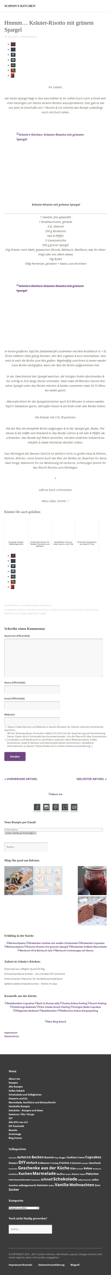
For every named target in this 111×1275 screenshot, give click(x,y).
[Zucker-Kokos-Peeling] (73, 1003)
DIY (22, 1162)
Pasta (82, 1174)
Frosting (54, 1163)
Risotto (7, 613)
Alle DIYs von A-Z (18, 1122)
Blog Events (15, 1138)
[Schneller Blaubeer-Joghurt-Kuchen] (18, 881)
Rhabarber (35, 1180)
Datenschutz (11, 1036)
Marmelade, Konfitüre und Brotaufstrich (32, 1102)
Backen (38, 1157)
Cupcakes (93, 1157)
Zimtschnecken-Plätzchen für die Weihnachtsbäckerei (33, 978)
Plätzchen (92, 1174)
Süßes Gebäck (17, 1090)
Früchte (64, 1163)
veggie (43, 613)
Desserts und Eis (18, 1098)
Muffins (61, 1174)
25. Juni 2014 (11, 36)
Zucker (14, 1189)
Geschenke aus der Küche (44, 1168)
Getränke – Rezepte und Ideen (26, 1110)
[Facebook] (37, 811)
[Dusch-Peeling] (97, 1003)
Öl (72, 609)
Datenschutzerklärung (78, 746)
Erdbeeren (44, 1163)
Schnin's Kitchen (19, 6)
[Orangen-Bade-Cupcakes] (85, 1007)
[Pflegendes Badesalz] (26, 1010)
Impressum (10, 1032)
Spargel (23, 613)
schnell (47, 1179)
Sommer (42, 1185)
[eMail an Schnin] (74, 811)
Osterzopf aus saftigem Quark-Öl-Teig (24, 969)
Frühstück (75, 1163)
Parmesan (79, 609)
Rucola (15, 613)
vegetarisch (33, 613)
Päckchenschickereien (20, 1179)
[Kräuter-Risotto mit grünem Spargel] (46, 946)
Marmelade (44, 1173)
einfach (31, 1163)
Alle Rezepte (16, 1086)
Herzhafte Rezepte (30, 605)
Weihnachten (81, 1184)
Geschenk (95, 1163)
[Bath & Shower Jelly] (47, 1003)
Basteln (13, 1130)
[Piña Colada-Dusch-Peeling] (53, 1007)
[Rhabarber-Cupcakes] (91, 943)
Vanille (62, 1184)
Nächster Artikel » (92, 779)
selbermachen (84, 1179)
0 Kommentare (28, 36)
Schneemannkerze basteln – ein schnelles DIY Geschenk (34, 973)
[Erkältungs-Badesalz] (23, 1007)
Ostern (75, 1174)
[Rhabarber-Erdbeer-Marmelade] (88, 946)
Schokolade (65, 1179)
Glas (73, 1168)
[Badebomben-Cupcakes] (19, 1003)
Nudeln (68, 1174)
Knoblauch (56, 609)
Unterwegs (15, 1134)
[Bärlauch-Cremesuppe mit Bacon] (73, 950)
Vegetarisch (45, 605)
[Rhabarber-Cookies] (52, 943)
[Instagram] (46, 811)
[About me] (55, 794)
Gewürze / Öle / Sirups (21, 1114)
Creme (81, 1157)
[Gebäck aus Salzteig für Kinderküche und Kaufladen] (48, 881)
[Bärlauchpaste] (14, 946)
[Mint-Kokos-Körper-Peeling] (78, 1010)
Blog (56, 1158)
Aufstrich (24, 1157)
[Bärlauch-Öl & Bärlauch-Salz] (35, 950)
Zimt (97, 1185)
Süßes (51, 1185)
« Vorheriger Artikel (20, 779)
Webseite (9, 714)
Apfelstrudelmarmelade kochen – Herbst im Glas (30, 983)
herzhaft (79, 1169)
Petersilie (89, 609)
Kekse (88, 1168)
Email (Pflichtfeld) (14, 698)
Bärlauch (22, 609)
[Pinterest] (55, 811)
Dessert (13, 1163)
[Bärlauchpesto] (16, 943)
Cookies (71, 1157)
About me (14, 1078)
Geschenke (13, 1169)
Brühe (41, 609)
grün (47, 609)
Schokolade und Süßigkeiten (25, 1094)
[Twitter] (64, 811)
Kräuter (66, 609)
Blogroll (75, 1264)
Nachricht (17, 636)
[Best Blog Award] (55, 1021)
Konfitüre (13, 1174)
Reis (97, 609)
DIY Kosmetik (16, 1126)
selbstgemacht (27, 1185)
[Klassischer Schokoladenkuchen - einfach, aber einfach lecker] (92, 911)
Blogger (62, 1157)
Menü (104, 6)
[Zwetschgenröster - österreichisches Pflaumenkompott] (92, 881)
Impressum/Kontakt (20, 1264)
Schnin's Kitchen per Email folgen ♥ (20, 833)
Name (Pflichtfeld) (14, 682)
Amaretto (13, 1158)
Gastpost (84, 1163)
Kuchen (25, 1173)
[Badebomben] (48, 1010)
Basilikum (32, 609)
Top (99, 1265)
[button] (13, 44)
